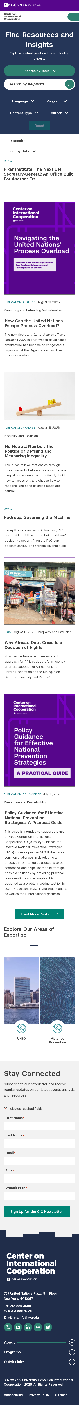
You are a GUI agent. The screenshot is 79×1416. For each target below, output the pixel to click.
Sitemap (61, 1395)
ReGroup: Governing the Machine (37, 517)
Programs (12, 1352)
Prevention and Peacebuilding (25, 802)
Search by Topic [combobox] (37, 71)
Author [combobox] (56, 113)
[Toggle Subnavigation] (72, 1342)
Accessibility (13, 1395)
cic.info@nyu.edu (26, 1318)
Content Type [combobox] (21, 113)
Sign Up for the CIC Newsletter (36, 1211)
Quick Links (14, 1362)
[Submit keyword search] (69, 84)
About (9, 1342)
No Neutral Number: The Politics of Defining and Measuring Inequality (29, 451)
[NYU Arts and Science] (31, 5)
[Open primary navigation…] (71, 17)
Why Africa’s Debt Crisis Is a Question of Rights (33, 645)
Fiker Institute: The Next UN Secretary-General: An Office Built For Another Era (38, 174)
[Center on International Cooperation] (16, 16)
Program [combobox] (53, 101)
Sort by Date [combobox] (19, 151)
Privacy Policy (39, 1395)
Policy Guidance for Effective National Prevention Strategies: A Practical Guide (34, 817)
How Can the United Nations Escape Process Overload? (34, 323)
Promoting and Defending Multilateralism (33, 310)
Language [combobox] (20, 101)
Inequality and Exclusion (21, 436)
